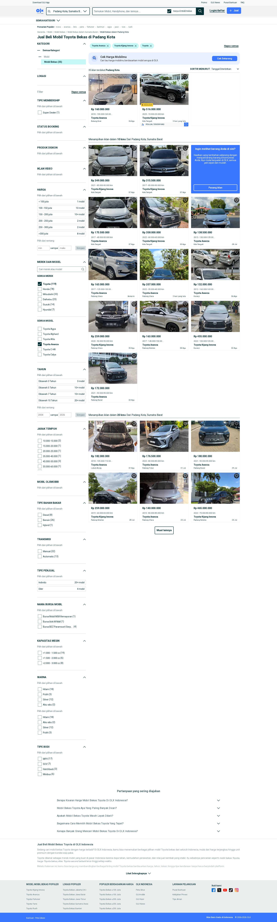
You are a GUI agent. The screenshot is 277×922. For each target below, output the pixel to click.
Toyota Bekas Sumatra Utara (75, 904)
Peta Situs (140, 890)
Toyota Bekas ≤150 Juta (110, 894)
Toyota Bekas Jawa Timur (74, 899)
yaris (82, 27)
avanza (67, 27)
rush (130, 27)
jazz (117, 27)
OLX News (140, 904)
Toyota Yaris (31, 904)
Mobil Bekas (60, 32)
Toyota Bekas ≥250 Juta (110, 908)
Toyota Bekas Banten (72, 908)
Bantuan (30, 918)
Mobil (49, 32)
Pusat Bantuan (179, 890)
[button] (41, 2)
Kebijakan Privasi (179, 894)
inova (58, 27)
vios (123, 27)
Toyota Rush (31, 908)
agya (109, 27)
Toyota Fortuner (33, 899)
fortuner (90, 27)
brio (75, 27)
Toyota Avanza (32, 894)
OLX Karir (140, 899)
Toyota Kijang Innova (35, 890)
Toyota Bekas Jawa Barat (74, 894)
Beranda (41, 32)
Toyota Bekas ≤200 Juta (110, 899)
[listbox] (108, 46)
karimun (100, 27)
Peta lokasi (40, 918)
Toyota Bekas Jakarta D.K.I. (75, 890)
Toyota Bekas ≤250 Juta (110, 904)
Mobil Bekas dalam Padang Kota (114, 32)
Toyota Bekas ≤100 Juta (110, 890)
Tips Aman (177, 899)
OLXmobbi (140, 894)
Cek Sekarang (224, 58)
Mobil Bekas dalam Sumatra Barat (83, 32)
